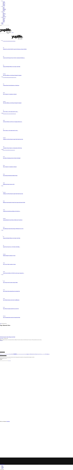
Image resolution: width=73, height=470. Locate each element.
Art (3, 12)
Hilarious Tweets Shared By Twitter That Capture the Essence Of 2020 (14, 202)
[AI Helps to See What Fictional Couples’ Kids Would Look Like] (7, 191)
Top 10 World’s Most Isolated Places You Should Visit (11, 291)
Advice (4, 77)
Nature (4, 20)
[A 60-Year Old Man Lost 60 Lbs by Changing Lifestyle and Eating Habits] (7, 119)
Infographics (8, 77)
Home (0, 323)
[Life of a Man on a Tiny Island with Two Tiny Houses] (7, 109)
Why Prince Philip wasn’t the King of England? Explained (12, 75)
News (3, 10)
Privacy (2, 468)
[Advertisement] (36, 320)
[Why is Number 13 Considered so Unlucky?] (7, 164)
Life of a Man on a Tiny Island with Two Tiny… (10, 111)
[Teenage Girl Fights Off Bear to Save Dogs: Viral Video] (8, 64)
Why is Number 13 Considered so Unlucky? (10, 94)
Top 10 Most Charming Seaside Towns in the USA (11, 308)
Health (15, 354)
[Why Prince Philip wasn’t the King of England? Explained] (7, 100)
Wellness (4, 5)
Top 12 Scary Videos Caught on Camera (9, 264)
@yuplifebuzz (8, 421)
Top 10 (2, 274)
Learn (2, 6)
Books (4, 113)
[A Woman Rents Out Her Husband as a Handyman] (7, 83)
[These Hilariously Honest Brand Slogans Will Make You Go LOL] (7, 226)
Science (15, 77)
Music (12, 113)
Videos (2, 23)
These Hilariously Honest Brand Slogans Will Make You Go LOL (13, 228)
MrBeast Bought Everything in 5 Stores (9, 255)
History (4, 92)
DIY (3, 7)
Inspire (2, 11)
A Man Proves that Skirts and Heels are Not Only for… (11, 211)
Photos (2, 22)
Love (3, 14)
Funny (4, 2)
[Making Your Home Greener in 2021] (7, 182)
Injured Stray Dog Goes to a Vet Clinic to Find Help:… (11, 246)
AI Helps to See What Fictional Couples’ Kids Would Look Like (13, 139)
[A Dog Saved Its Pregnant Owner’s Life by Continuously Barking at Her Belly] (7, 55)
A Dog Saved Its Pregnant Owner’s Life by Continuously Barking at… (14, 57)
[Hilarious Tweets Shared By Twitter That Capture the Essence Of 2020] (7, 200)
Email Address (1, 358)
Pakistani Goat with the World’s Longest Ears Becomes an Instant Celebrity (15, 49)
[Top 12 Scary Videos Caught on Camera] (8, 262)
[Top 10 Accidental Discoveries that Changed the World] (7, 315)
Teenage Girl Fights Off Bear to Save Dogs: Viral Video (11, 66)
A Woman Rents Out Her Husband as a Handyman (11, 85)
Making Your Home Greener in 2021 (8, 184)
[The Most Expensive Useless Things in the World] (6, 335)
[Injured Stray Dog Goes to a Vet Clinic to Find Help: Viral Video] (7, 244)
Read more (1, 340)
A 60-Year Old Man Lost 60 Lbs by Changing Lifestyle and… (12, 121)
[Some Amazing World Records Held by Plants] (7, 173)
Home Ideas (6, 113)
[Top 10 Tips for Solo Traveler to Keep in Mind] (7, 280)
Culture (4, 1)
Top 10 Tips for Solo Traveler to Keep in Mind (10, 282)
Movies (4, 15)
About (2, 466)
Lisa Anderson (1, 338)
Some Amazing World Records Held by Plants (10, 175)
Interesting (4, 9)
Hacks (4, 8)
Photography (4, 16)
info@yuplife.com (2, 464)
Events (4, 18)
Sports (4, 21)
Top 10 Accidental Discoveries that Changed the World (11, 317)
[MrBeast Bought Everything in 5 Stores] (8, 253)
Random (4, 4)
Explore (2, 17)
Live (2, 40)
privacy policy (9, 360)
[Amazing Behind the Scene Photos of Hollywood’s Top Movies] (7, 217)
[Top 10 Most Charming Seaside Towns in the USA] (7, 306)
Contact (2, 467)
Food (3, 19)
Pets (3, 3)
